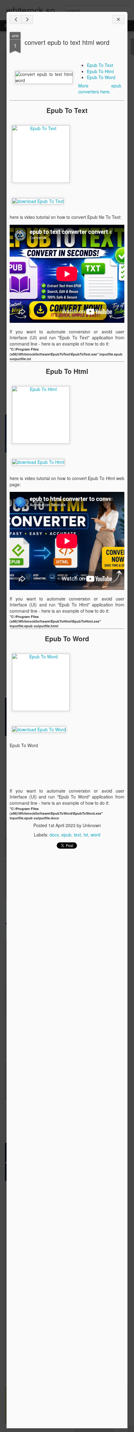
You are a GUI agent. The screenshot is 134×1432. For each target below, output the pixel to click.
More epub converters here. (99, 88)
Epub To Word (101, 77)
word (95, 834)
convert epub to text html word (67, 42)
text (77, 834)
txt (86, 834)
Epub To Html (100, 71)
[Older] (27, 19)
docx (54, 834)
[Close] (118, 19)
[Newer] (16, 19)
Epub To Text (100, 65)
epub (66, 834)
